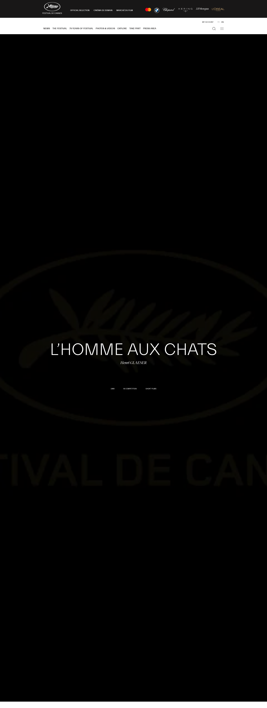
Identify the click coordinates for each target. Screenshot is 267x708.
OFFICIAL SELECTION (80, 10)
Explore (122, 28)
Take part (135, 28)
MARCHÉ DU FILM (124, 10)
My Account (207, 22)
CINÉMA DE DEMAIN (103, 10)
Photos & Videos (105, 28)
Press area (149, 28)
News (46, 28)
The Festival (59, 28)
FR (218, 22)
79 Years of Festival (81, 28)
